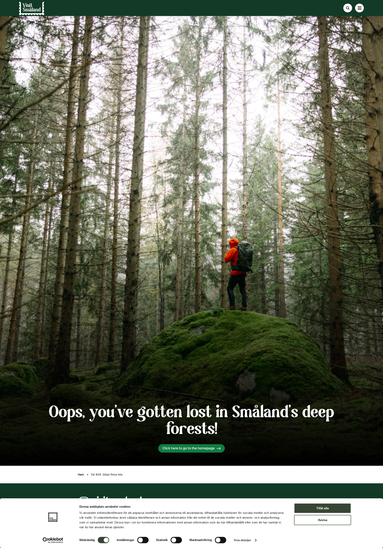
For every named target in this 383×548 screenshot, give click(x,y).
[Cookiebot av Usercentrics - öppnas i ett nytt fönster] (53, 540)
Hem (81, 474)
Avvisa (322, 520)
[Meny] (359, 8)
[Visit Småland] (31, 10)
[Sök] (347, 8)
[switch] (143, 540)
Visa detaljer (242, 540)
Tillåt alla (322, 508)
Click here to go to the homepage (188, 448)
